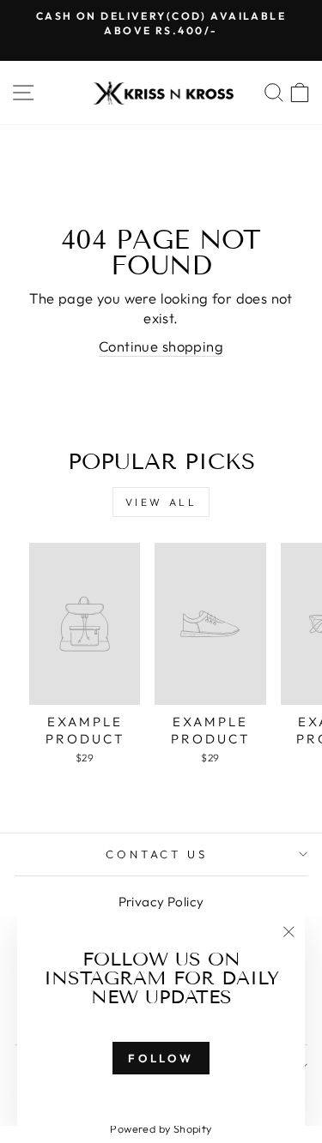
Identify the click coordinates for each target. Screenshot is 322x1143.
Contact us (157, 854)
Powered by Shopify (160, 1128)
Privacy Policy (161, 901)
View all (161, 502)
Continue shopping (161, 346)
